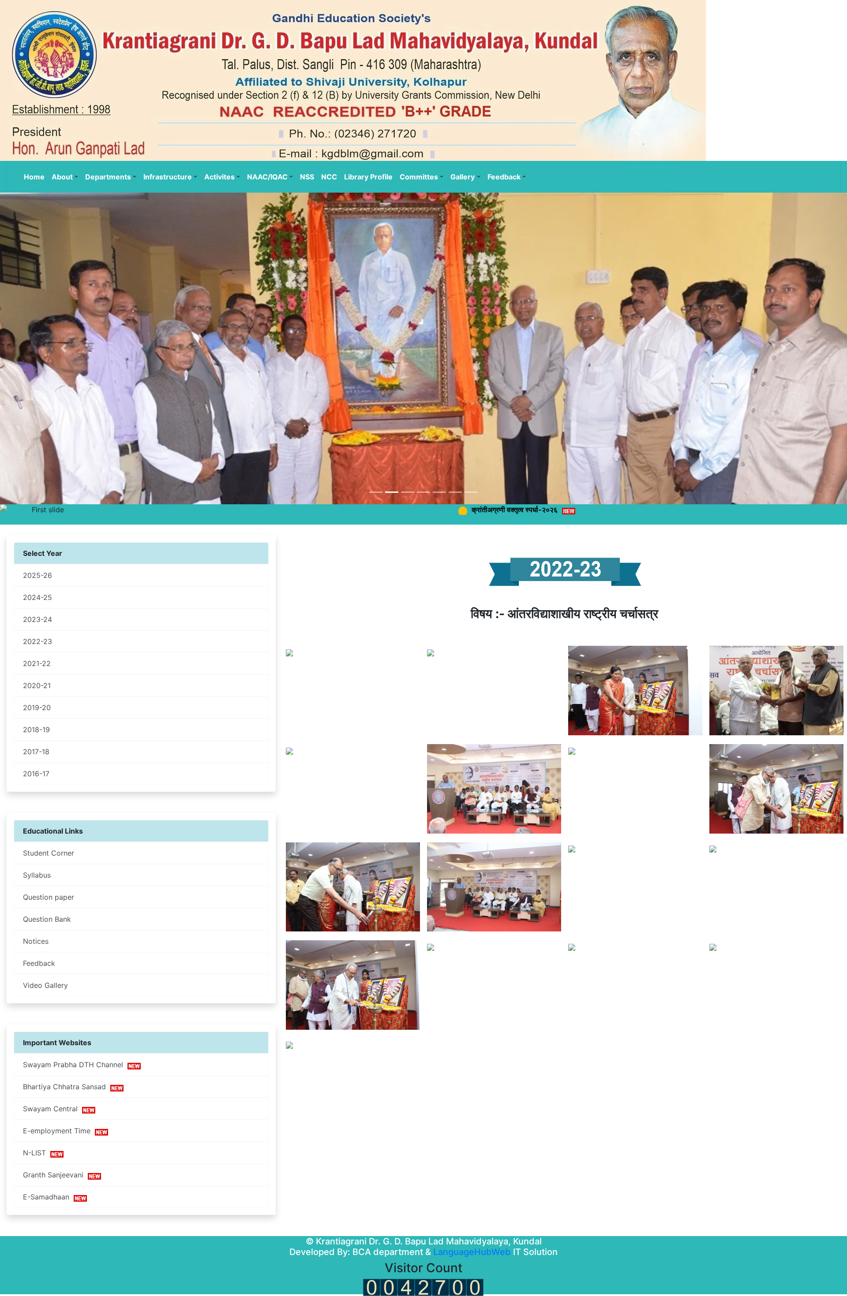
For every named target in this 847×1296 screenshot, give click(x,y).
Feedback (39, 963)
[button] (63, 348)
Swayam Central (52, 1108)
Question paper (48, 897)
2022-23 (37, 641)
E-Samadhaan (48, 1196)
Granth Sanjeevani (55, 1174)
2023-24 (37, 619)
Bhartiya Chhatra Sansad (66, 1086)
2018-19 (36, 729)
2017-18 (36, 751)
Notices (36, 941)
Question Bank (47, 919)
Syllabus (37, 875)
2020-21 (37, 685)
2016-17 (36, 773)
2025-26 (37, 575)
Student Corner (48, 853)
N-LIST (36, 1152)
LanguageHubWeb (472, 1252)
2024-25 (37, 597)
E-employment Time (59, 1130)
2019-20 (37, 707)
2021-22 (37, 663)
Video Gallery (45, 985)
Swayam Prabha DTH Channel (75, 1064)
